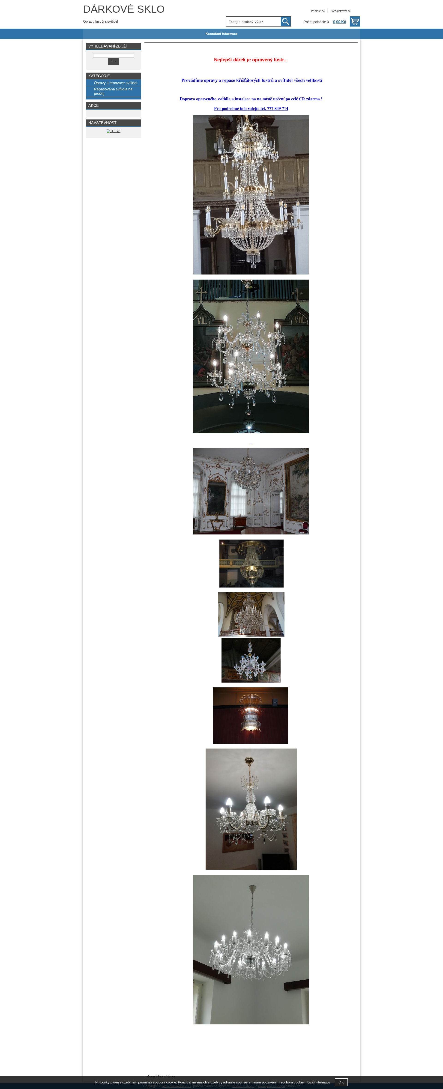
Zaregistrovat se (341, 11)
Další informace (318, 1082)
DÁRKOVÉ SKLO (124, 9)
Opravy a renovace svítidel (115, 83)
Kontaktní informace (222, 34)
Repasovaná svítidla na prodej (113, 91)
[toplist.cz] (113, 131)
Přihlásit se (318, 11)
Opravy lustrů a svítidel (100, 21)
